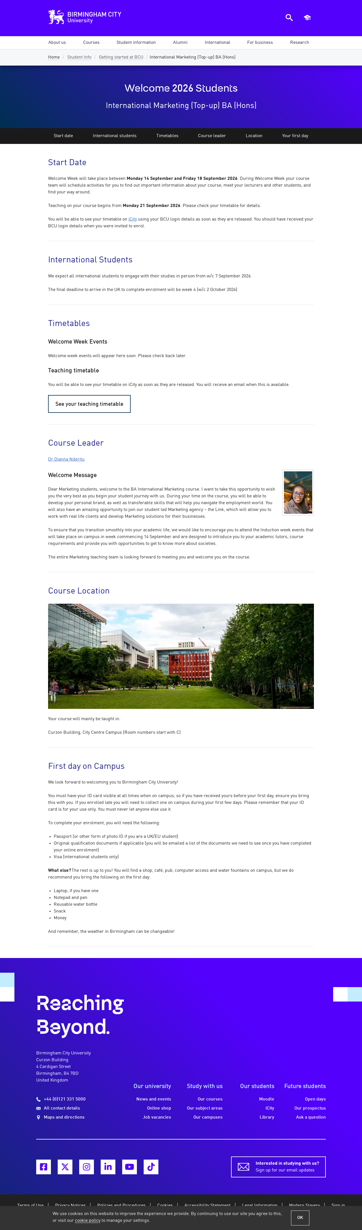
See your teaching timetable (89, 404)
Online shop (159, 1108)
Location (254, 136)
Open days (315, 1099)
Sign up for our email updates (287, 1167)
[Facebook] (43, 1167)
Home (54, 57)
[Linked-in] (108, 1167)
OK (300, 1218)
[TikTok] (151, 1167)
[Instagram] (86, 1167)
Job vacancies (157, 1117)
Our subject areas (205, 1108)
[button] (57, 42)
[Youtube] (129, 1167)
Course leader (212, 136)
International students (115, 136)
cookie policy (87, 1220)
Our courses (210, 1099)
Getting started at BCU (121, 57)
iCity (132, 219)
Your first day (295, 136)
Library (267, 1117)
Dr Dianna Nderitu (66, 459)
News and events (153, 1099)
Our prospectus (310, 1108)
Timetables (167, 136)
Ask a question (311, 1117)
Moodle (266, 1099)
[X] (65, 1167)
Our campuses (208, 1117)
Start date (63, 136)
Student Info (79, 57)
